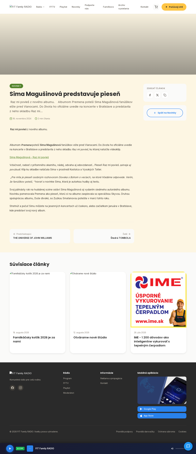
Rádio (39, 6)
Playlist (63, 6)
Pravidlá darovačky (145, 431)
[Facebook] (12, 388)
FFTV (52, 6)
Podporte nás (89, 7)
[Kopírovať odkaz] (165, 95)
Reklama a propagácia (111, 378)
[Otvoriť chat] (188, 446)
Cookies (182, 431)
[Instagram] (20, 388)
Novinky (76, 6)
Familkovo (108, 6)
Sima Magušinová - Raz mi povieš (29, 157)
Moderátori (68, 392)
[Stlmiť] (172, 449)
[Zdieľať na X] (157, 95)
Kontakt (144, 6)
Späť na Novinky (167, 112)
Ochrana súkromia (166, 431)
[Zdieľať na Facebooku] (150, 95)
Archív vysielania (123, 7)
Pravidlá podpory (124, 431)
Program (67, 378)
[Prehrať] (10, 448)
